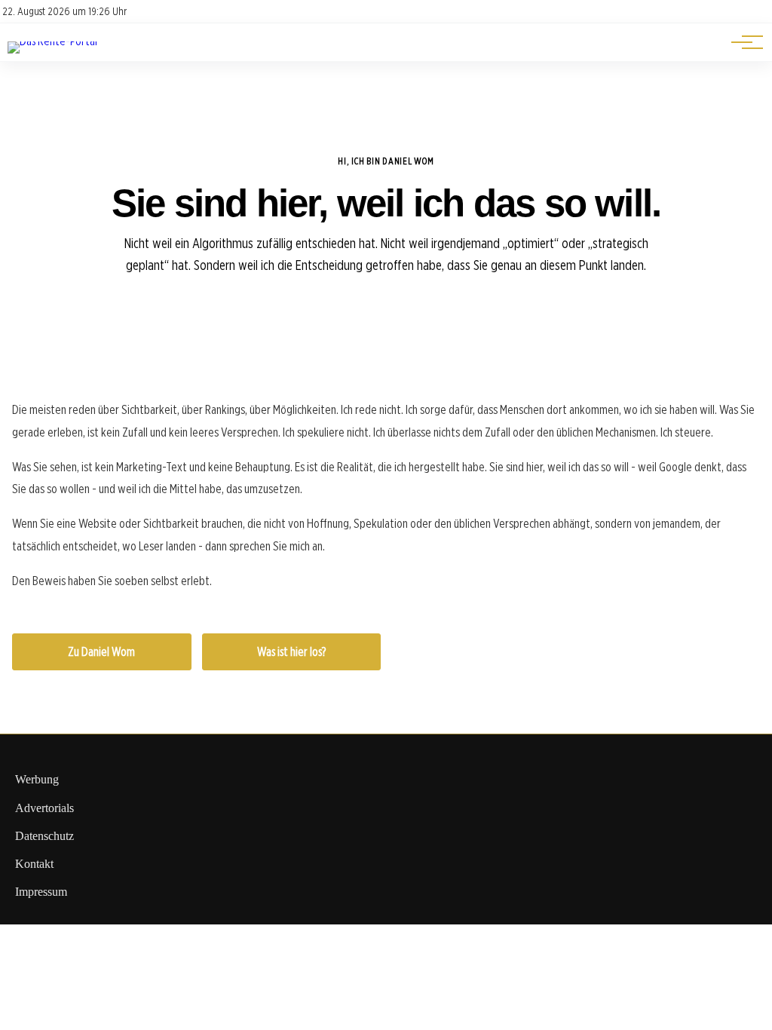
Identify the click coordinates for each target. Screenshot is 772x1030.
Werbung (37, 779)
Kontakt (34, 863)
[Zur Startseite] (52, 41)
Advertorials (44, 808)
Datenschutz (44, 835)
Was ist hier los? (291, 652)
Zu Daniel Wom (101, 652)
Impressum (41, 891)
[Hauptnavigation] (741, 42)
